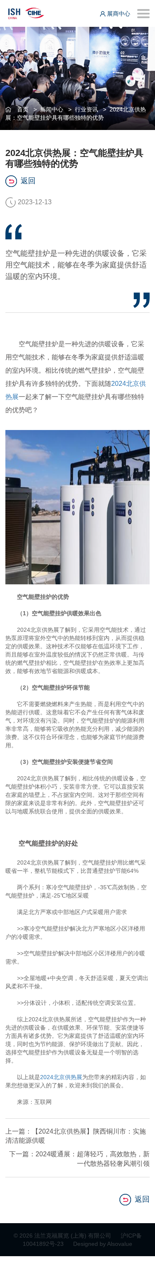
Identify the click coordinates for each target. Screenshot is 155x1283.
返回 (28, 181)
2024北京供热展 (61, 1077)
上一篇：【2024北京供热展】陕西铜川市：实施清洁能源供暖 (75, 1136)
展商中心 (117, 13)
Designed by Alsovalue (102, 1243)
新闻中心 (51, 109)
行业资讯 (86, 109)
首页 (23, 109)
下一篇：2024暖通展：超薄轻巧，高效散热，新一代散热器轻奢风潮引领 (79, 1159)
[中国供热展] (26, 12)
